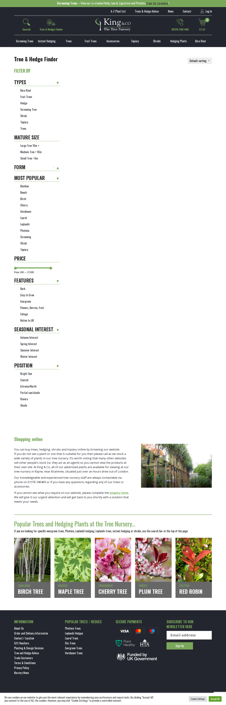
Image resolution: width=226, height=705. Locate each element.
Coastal (24, 380)
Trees (69, 41)
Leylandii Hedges (74, 633)
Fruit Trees (91, 41)
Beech (23, 192)
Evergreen (25, 301)
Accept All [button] (215, 699)
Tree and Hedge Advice (26, 653)
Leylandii (25, 224)
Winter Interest (28, 356)
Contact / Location (24, 638)
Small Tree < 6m (29, 158)
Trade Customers (23, 658)
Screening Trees (24, 41)
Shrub (23, 116)
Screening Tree (28, 109)
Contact (187, 11)
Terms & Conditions (25, 663)
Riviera (24, 399)
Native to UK (27, 320)
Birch (23, 199)
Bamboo (24, 186)
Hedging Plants (178, 41)
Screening (25, 237)
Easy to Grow (27, 295)
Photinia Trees (73, 628)
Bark (22, 289)
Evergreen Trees (73, 648)
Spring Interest (28, 344)
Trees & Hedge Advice (147, 11)
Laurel (23, 218)
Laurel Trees (71, 638)
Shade (23, 405)
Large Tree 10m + (29, 145)
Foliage (24, 314)
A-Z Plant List (118, 11)
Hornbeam (25, 211)
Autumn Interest (29, 337)
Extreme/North (28, 386)
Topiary (135, 41)
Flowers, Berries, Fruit (32, 308)
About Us (19, 628)
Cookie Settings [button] (198, 699)
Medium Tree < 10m (31, 152)
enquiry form (119, 493)
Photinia (24, 230)
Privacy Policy (21, 668)
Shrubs (157, 41)
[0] (202, 22)
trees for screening (157, 3)
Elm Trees (70, 643)
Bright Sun (26, 374)
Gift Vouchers (21, 643)
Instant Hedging (46, 41)
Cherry (24, 205)
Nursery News (21, 673)
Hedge (23, 103)
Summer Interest (29, 350)
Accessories (113, 41)
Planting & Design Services (29, 648)
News (171, 11)
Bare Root (200, 41)
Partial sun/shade (30, 393)
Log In (208, 11)
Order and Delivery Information (31, 633)
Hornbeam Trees (74, 653)
